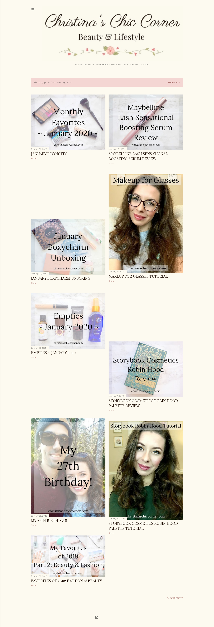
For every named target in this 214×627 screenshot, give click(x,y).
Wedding (116, 64)
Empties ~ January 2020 (53, 352)
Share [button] (33, 158)
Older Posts (175, 598)
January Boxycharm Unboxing (60, 278)
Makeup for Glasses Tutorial (138, 276)
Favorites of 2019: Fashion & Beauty (66, 580)
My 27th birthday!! (49, 520)
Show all (174, 82)
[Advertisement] (68, 189)
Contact (145, 64)
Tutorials (102, 64)
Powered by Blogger (109, 617)
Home (78, 64)
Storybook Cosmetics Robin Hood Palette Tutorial (143, 526)
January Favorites (49, 153)
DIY (126, 64)
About (134, 64)
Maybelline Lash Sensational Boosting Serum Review (138, 156)
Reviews (89, 64)
